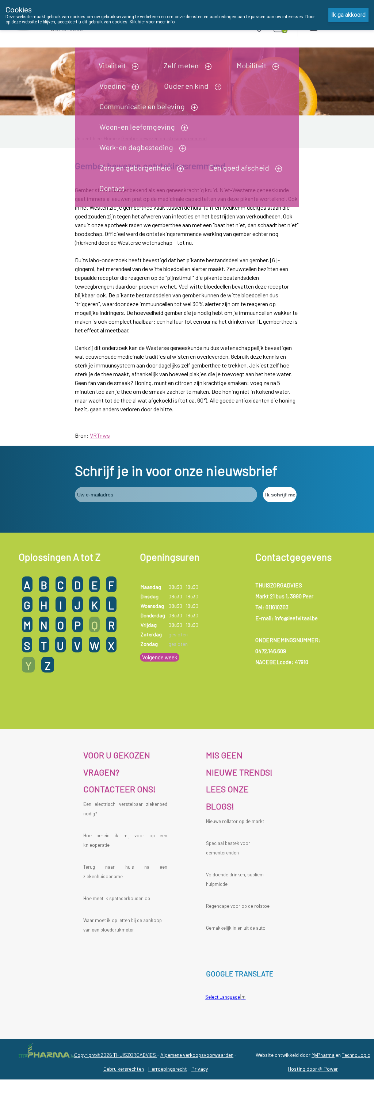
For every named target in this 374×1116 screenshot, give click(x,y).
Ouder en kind (186, 85)
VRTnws (100, 435)
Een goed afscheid (239, 167)
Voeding (112, 85)
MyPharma (323, 1055)
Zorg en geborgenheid (135, 167)
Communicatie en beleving (142, 106)
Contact (112, 188)
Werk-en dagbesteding (136, 147)
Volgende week (159, 657)
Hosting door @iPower (313, 1069)
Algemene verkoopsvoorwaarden (196, 1055)
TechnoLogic (356, 1055)
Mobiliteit (251, 65)
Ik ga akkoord (348, 14)
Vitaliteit (112, 65)
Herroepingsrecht (167, 1069)
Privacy (199, 1069)
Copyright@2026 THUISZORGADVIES (115, 1055)
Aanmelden (339, 25)
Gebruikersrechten (123, 1069)
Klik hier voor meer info (152, 21)
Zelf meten (181, 65)
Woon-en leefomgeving (137, 126)
